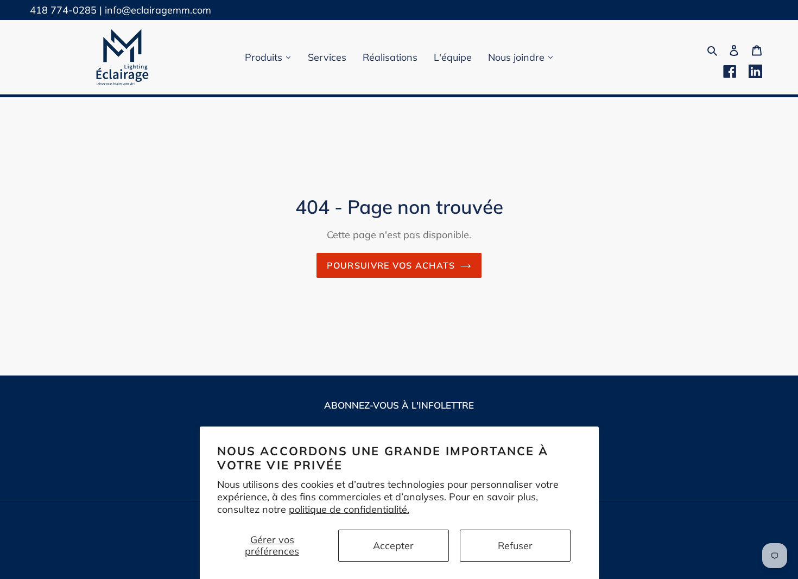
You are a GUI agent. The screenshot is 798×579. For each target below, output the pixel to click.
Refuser (515, 545)
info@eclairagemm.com (158, 10)
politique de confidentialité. (349, 509)
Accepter (393, 545)
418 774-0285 (63, 10)
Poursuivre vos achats (391, 265)
